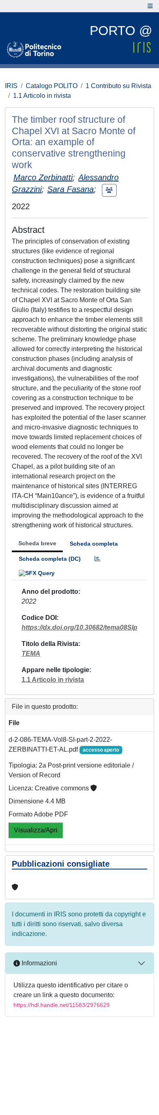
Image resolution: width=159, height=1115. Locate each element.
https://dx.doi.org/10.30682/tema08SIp (79, 627)
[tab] (97, 559)
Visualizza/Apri (35, 830)
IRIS (11, 85)
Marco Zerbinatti (43, 177)
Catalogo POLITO (51, 85)
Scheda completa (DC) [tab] (50, 558)
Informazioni (38, 963)
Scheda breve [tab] (37, 543)
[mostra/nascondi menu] (150, 6)
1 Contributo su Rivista (118, 85)
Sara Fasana (70, 189)
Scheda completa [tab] (94, 543)
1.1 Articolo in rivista (42, 95)
